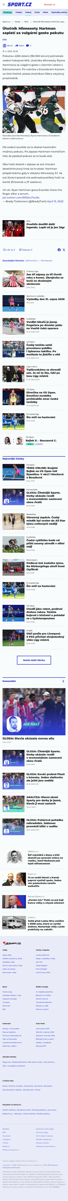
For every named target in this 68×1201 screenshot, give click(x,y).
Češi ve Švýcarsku (10, 1039)
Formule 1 (6, 1006)
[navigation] (3, 4)
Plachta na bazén (16, 1086)
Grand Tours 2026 (43, 972)
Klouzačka (47, 1086)
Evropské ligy (32, 414)
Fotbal (19, 12)
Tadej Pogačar (41, 966)
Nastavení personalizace (45, 1146)
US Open (30, 342)
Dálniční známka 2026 (45, 1032)
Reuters (55, 1165)
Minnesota (46, 260)
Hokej (28, 12)
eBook (10, 45)
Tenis (37, 12)
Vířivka (37, 1090)
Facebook (6, 1136)
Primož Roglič (41, 969)
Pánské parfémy (43, 1114)
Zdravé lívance (42, 999)
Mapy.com (7, 1062)
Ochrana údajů (42, 1132)
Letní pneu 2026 (42, 1029)
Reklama (6, 1146)
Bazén (5, 1086)
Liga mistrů (31, 367)
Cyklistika (30, 319)
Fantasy (7, 12)
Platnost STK (41, 1046)
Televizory (18, 1114)
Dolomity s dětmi (10, 1046)
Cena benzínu (49, 1062)
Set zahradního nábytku (12, 1090)
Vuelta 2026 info (42, 955)
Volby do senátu (9, 969)
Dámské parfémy (39, 1110)
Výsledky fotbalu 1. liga (12, 995)
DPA (49, 1165)
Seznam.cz (49, 4)
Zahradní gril (28, 1090)
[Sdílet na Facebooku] (59, 249)
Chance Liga (32, 271)
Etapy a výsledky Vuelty (45, 959)
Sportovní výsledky (35, 296)
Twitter (5, 1143)
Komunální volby (9, 972)
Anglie (29, 630)
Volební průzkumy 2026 (12, 959)
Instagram (7, 1139)
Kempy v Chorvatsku (11, 1029)
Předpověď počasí (19, 1062)
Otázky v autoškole (43, 1043)
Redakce (6, 1129)
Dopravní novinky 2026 (45, 1036)
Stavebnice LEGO (24, 1110)
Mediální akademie (44, 1139)
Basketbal (31, 514)
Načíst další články (34, 660)
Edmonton (31, 260)
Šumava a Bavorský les (12, 1036)
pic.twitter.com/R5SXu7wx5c (21, 197)
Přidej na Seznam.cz (11, 1150)
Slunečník (38, 1086)
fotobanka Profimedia (11, 1168)
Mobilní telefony (9, 1110)
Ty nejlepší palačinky (44, 992)
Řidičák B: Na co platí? (45, 1039)
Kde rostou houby (35, 1062)
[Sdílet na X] (63, 249)
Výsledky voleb (9, 962)
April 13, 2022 (55, 201)
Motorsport (31, 560)
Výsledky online (59, 12)
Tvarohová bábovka (44, 1002)
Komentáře (31, 490)
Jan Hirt (39, 962)
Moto (45, 12)
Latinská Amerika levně (12, 1043)
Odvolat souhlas (42, 1143)
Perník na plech (42, 1009)
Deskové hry (8, 1114)
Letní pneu (51, 1110)
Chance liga (7, 992)
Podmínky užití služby (45, 1129)
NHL (28, 221)
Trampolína (28, 1086)
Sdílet (21, 45)
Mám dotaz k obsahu (44, 1136)
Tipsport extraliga (10, 999)
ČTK (5, 40)
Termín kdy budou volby (12, 966)
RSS (4, 1132)
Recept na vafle (42, 1006)
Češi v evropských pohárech (14, 1066)
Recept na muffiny (43, 995)
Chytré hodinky (29, 1114)
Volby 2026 (7, 955)
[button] (34, 109)
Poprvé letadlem (9, 1032)
